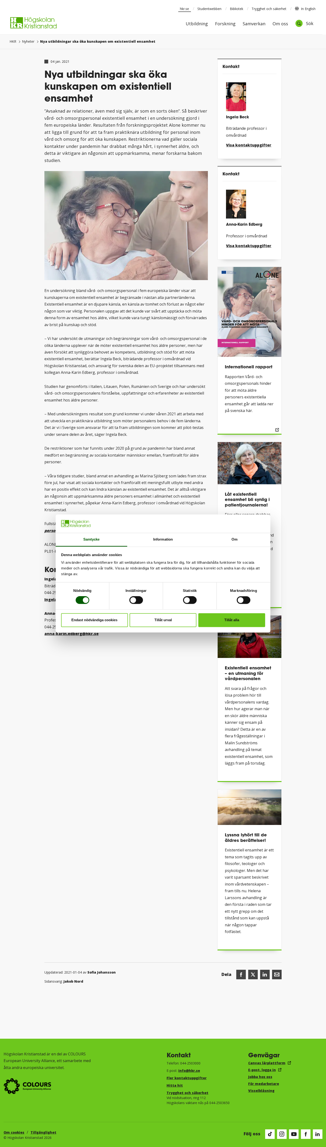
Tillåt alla (231, 620)
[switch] (136, 600)
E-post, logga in (262, 1070)
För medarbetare (263, 1083)
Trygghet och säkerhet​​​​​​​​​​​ (187, 1092)
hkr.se (184, 8)
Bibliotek (236, 8)
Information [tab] (163, 539)
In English (308, 8)
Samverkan (254, 23)
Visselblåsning (261, 1090)
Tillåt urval (163, 620)
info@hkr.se (189, 1070)
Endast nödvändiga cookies (94, 620)
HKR (13, 41)
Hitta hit (175, 1085)
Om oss (280, 23)
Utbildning (197, 23)
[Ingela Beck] (249, 95)
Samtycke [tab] (91, 539)
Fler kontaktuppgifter (187, 1078)
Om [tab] (234, 539)
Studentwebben (209, 8)
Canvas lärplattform (266, 1063)
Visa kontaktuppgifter (248, 145)
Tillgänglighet (43, 1132)
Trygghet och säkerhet (269, 8)
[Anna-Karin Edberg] (249, 202)
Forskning (225, 23)
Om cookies (14, 1132)
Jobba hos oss (260, 1076)
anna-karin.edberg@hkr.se (71, 633)
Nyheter (28, 41)
